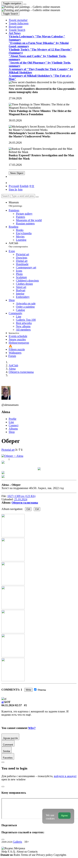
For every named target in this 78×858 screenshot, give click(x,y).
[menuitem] (31, 186)
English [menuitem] (24, 186)
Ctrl (28, 509)
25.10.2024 (20, 499)
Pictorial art (8, 449)
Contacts (33, 851)
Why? (32, 728)
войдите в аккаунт (65, 776)
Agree (64, 815)
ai (2, 702)
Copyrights (60, 854)
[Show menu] (24, 4)
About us (22, 851)
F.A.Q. (12, 851)
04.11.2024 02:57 (11, 705)
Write (28, 689)
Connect (13, 425)
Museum (15, 204)
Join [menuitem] (20, 189)
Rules (17, 854)
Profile (12, 418)
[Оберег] (12, 455)
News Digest (16, 173)
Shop (12, 431)
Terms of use (28, 854)
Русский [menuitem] (14, 186)
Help (4, 851)
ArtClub (18, 245)
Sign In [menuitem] (13, 189)
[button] (18, 20)
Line (11, 422)
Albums (13, 428)
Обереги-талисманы (25, 502)
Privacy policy (45, 854)
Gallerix (17, 841)
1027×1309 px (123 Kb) (21, 496)
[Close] (37, 196)
